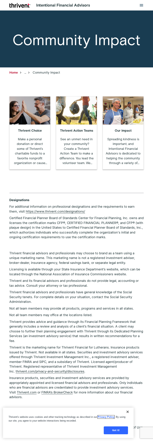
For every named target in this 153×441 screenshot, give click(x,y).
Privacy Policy (106, 417)
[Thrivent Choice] (30, 132)
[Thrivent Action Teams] (76, 132)
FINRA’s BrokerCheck (57, 392)
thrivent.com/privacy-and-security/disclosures (50, 371)
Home (13, 72)
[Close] (128, 412)
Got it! (116, 430)
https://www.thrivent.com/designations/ (55, 211)
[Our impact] (123, 132)
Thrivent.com (27, 392)
